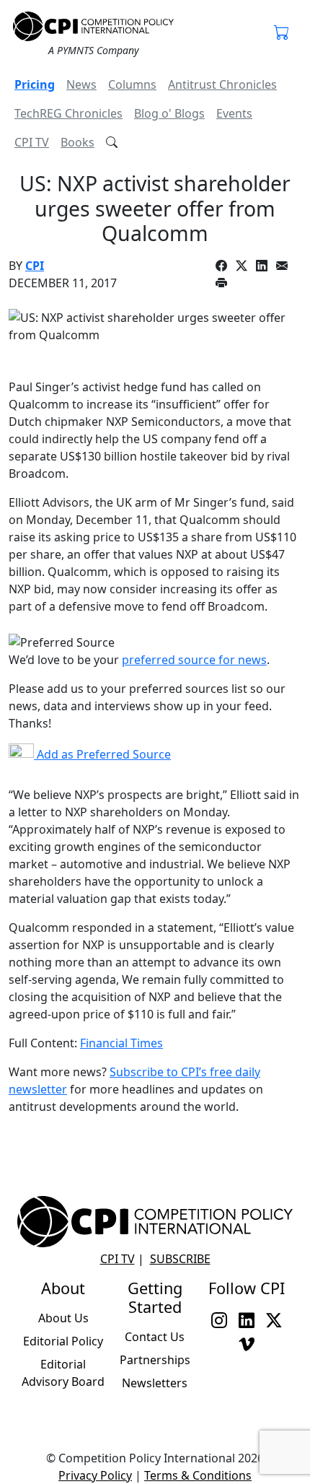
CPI (34, 266)
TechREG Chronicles (68, 113)
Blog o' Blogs (169, 113)
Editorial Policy (63, 1341)
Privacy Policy (95, 1475)
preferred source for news (194, 660)
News (81, 84)
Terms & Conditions (198, 1475)
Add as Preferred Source (102, 754)
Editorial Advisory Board (63, 1372)
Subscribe (180, 1259)
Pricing (34, 84)
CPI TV (31, 142)
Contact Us (155, 1337)
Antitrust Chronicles (222, 84)
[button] (282, 34)
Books (77, 142)
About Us (63, 1318)
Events (234, 113)
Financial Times (121, 1043)
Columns (132, 84)
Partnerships (155, 1360)
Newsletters (154, 1383)
